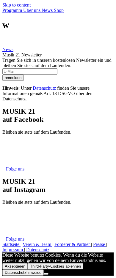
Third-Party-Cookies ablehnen (55, 266)
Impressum (13, 249)
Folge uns (13, 168)
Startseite (11, 244)
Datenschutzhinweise (23, 272)
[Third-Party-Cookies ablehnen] (46, 274)
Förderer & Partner (72, 244)
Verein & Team (37, 244)
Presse (99, 244)
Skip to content (16, 4)
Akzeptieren (15, 266)
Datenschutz (44, 88)
